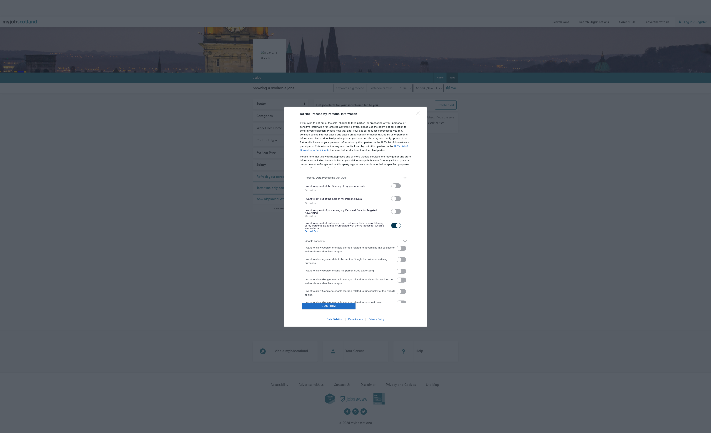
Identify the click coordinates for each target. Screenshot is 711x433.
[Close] (419, 114)
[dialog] (355, 216)
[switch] (396, 185)
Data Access (355, 319)
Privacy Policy (376, 319)
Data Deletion (335, 319)
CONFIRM (328, 306)
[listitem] (355, 178)
